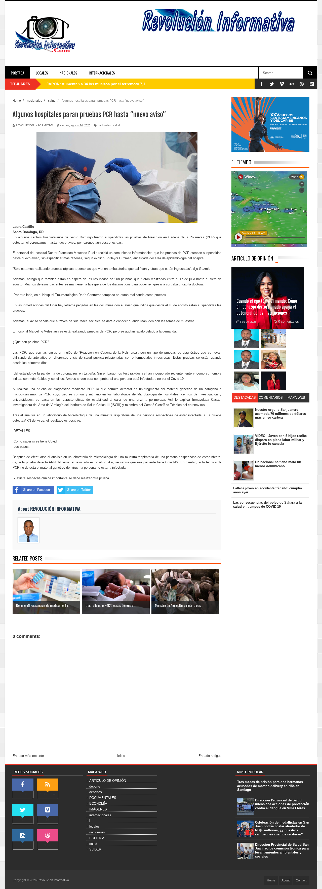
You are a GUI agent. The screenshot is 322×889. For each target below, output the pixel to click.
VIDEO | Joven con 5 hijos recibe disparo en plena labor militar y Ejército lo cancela (281, 440)
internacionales (100, 815)
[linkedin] (312, 84)
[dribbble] (302, 84)
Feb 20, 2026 (248, 321)
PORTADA (17, 73)
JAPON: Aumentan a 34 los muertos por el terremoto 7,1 (96, 84)
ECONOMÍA (98, 803)
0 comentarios (288, 321)
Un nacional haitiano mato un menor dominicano (278, 464)
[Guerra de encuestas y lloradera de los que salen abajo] (246, 338)
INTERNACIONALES (102, 73)
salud (116, 125)
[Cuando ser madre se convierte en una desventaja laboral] (273, 381)
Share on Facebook (37, 490)
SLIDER (95, 849)
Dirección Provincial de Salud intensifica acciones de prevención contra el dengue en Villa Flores (282, 804)
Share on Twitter (79, 490)
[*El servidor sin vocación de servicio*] (246, 359)
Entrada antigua (209, 756)
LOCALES (42, 73)
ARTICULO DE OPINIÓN (252, 258)
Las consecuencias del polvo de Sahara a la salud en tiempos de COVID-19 (267, 504)
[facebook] (262, 84)
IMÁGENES (98, 809)
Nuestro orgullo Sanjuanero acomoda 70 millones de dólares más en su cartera (280, 413)
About (285, 880)
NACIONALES (68, 73)
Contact (301, 880)
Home (271, 880)
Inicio (121, 756)
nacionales (104, 125)
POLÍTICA (96, 838)
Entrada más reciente (28, 756)
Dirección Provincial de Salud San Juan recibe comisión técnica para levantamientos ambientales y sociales (282, 850)
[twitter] (272, 84)
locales (94, 826)
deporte (94, 786)
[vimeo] (282, 84)
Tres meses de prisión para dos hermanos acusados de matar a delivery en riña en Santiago (270, 786)
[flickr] (292, 84)
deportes (95, 792)
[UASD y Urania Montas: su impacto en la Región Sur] (273, 338)
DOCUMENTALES (102, 798)
